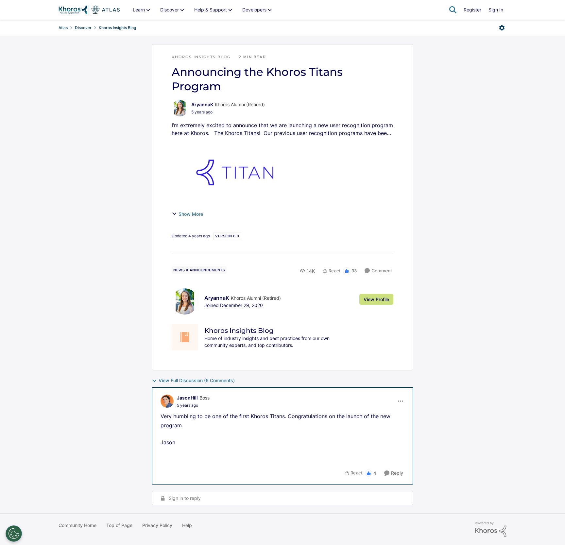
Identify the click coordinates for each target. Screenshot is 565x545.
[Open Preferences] (14, 533)
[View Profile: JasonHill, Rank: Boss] (167, 401)
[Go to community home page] (89, 10)
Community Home (77, 525)
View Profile (376, 299)
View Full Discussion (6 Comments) (197, 380)
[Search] (453, 10)
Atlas (63, 27)
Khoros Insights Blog (117, 27)
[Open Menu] (501, 27)
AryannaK (202, 104)
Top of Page (119, 525)
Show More (191, 214)
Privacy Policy (157, 525)
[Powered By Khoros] (490, 529)
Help (187, 525)
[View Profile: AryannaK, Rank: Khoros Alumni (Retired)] (180, 108)
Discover (83, 27)
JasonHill (187, 397)
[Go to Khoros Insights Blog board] (185, 337)
